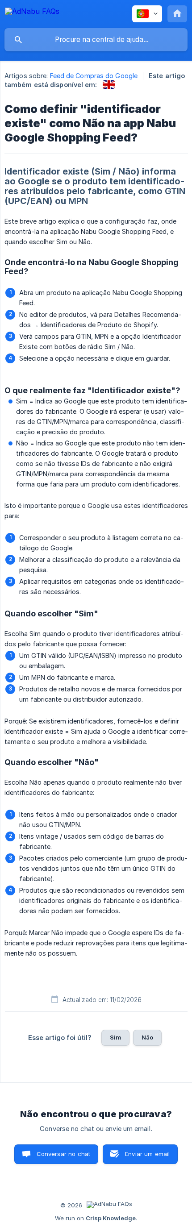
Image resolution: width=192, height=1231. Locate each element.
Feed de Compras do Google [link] (94, 75)
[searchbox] (96, 39)
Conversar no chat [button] (64, 1153)
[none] (32, 12)
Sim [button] (115, 1037)
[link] (109, 84)
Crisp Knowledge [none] (111, 1218)
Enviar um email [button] (147, 1153)
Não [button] (147, 1037)
